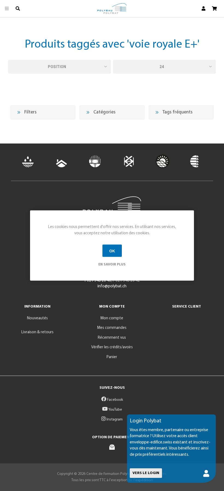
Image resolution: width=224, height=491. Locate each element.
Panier (112, 357)
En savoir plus (112, 264)
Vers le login (145, 473)
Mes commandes (111, 328)
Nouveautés (37, 318)
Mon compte (112, 318)
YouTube (115, 410)
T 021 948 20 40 (97, 281)
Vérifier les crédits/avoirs (112, 347)
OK (112, 251)
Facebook (114, 400)
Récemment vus (112, 338)
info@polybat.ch (112, 286)
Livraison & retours (37, 332)
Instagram (114, 419)
